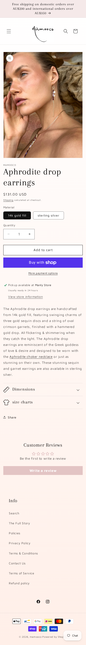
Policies (14, 533)
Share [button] (12, 417)
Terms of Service (21, 573)
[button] (9, 31)
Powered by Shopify (54, 636)
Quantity (9, 225)
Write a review (43, 471)
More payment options (43, 273)
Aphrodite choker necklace (30, 356)
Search (14, 513)
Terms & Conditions (23, 553)
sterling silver (48, 215)
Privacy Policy (19, 543)
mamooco (36, 636)
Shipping (8, 200)
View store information (25, 296)
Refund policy (19, 583)
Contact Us (17, 563)
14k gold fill (17, 215)
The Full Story (19, 523)
